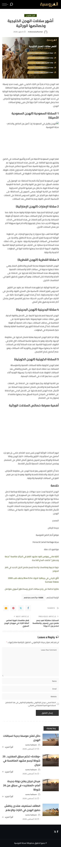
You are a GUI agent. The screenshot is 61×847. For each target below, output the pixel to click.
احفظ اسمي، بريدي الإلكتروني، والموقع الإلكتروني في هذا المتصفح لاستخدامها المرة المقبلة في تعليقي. (30, 704)
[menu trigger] (5, 4)
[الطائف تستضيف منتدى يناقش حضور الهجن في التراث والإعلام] (50, 810)
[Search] (11, 4)
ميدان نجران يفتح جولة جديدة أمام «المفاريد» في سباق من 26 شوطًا (21, 785)
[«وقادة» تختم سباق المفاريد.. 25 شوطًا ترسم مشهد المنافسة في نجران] (50, 760)
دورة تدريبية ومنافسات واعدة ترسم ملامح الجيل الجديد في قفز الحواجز (32, 569)
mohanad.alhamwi (35, 31)
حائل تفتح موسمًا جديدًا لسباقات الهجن (21, 737)
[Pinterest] (13, 608)
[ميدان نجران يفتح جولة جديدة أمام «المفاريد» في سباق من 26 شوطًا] (50, 785)
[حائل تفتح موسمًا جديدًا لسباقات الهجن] (50, 740)
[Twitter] (21, 608)
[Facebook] (28, 608)
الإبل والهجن (30, 15)
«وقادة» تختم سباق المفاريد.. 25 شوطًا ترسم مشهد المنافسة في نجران (21, 760)
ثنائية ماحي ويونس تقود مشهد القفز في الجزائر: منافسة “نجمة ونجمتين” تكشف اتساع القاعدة (32, 558)
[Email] (6, 608)
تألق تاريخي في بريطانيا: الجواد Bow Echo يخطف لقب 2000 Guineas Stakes (33, 580)
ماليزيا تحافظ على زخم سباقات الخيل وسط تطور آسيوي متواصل (32, 589)
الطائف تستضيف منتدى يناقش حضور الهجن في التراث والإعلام (22, 807)
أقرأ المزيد (9, 747)
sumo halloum (31, 744)
